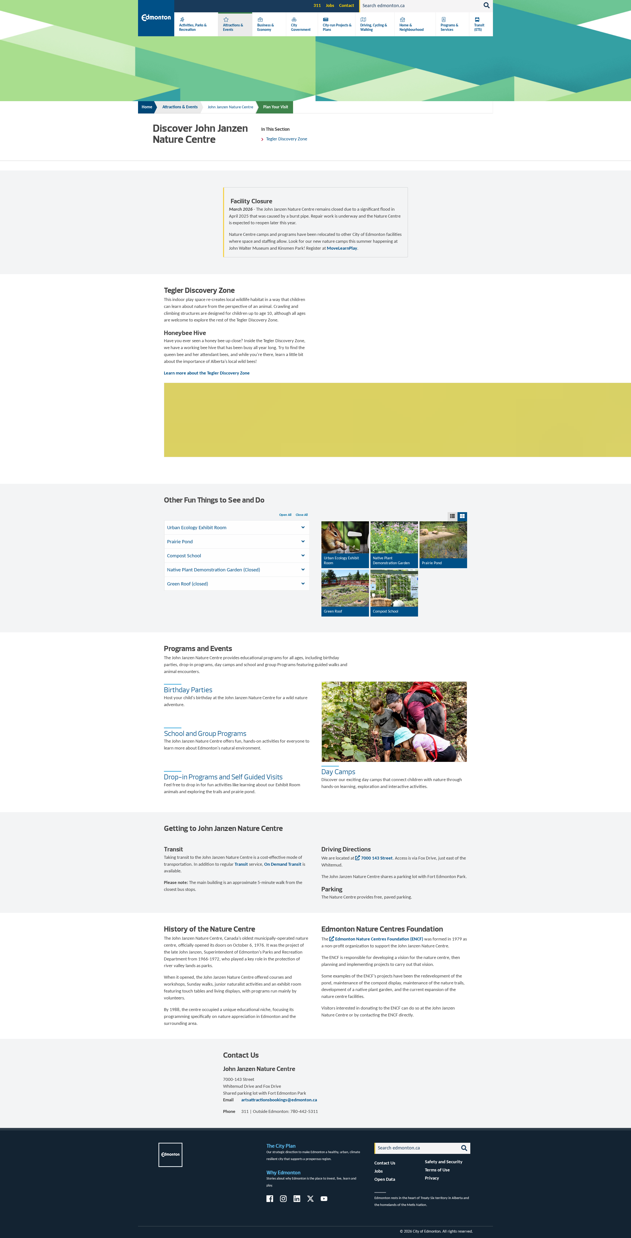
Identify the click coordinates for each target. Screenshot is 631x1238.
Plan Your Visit (275, 107)
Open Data (384, 1179)
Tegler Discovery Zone (286, 139)
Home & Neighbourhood (412, 27)
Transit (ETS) (479, 27)
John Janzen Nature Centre (230, 107)
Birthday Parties (188, 690)
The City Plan (281, 1146)
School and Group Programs (205, 733)
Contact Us (384, 1163)
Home (147, 107)
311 (317, 5)
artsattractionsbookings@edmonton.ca (279, 1100)
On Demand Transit (282, 864)
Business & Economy (265, 27)
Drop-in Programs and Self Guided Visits (223, 777)
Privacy (432, 1178)
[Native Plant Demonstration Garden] (394, 549)
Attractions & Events (180, 107)
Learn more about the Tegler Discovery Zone (207, 373)
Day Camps (338, 772)
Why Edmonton (283, 1172)
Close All (302, 515)
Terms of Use (437, 1170)
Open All (285, 515)
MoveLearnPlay (342, 248)
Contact (346, 5)
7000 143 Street (377, 858)
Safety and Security (443, 1162)
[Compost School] (394, 598)
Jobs (330, 5)
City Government (301, 27)
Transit (242, 864)
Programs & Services (449, 27)
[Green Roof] (345, 598)
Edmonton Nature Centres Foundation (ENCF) (379, 939)
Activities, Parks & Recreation (193, 27)
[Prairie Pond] (443, 549)
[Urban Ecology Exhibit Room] (345, 549)
